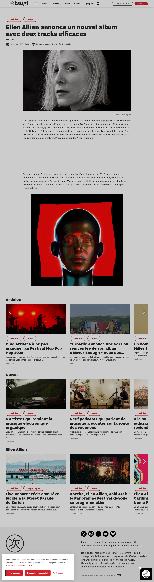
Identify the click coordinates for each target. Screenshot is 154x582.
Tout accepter (14, 573)
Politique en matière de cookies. (19, 565)
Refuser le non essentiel (37, 573)
